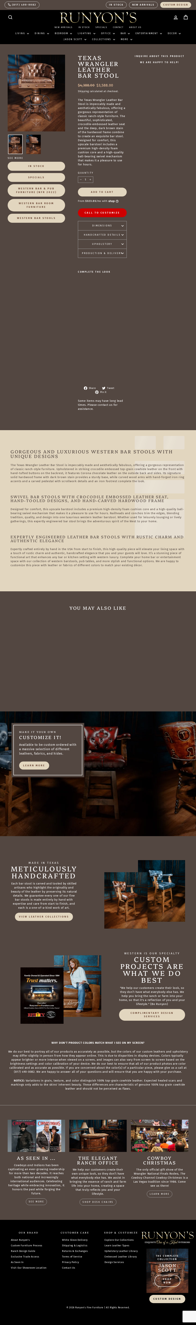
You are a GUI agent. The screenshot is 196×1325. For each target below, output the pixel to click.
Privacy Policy (70, 1262)
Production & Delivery (102, 253)
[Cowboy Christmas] (159, 1136)
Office (106, 33)
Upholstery (102, 244)
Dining (40, 33)
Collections (102, 39)
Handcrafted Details (102, 234)
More (125, 39)
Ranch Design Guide (23, 1251)
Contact (118, 27)
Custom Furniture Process (26, 1245)
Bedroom (62, 33)
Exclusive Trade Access (25, 1256)
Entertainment (147, 33)
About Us (135, 27)
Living (20, 33)
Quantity (86, 173)
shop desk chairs (98, 1202)
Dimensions (102, 225)
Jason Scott (73, 39)
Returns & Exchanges (75, 1251)
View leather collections (44, 916)
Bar (124, 33)
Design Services (114, 1262)
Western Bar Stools (36, 218)
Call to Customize (102, 212)
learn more (34, 765)
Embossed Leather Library (121, 1256)
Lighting (85, 33)
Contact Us (68, 1267)
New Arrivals (143, 4)
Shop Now (167, 1281)
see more (36, 1201)
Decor (173, 33)
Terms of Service (72, 1256)
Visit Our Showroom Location (28, 1267)
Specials (101, 27)
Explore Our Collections (119, 1239)
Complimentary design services (152, 1014)
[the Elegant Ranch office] (98, 1136)
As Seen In (17, 1262)
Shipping (83, 91)
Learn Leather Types (117, 1245)
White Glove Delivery (75, 1239)
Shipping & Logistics (74, 1245)
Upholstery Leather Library (121, 1251)
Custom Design (175, 4)
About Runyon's (20, 1239)
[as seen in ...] (36, 1136)
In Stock (116, 4)
